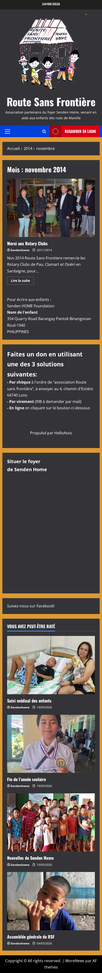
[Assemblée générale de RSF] (51, 901)
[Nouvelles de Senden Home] (51, 822)
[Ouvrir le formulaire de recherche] (44, 131)
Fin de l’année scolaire (26, 779)
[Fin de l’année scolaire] (51, 744)
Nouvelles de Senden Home (30, 858)
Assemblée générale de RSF (31, 937)
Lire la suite (22, 281)
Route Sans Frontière (51, 101)
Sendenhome (20, 250)
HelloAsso (63, 433)
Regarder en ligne (80, 131)
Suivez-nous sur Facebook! (31, 606)
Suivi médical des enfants (29, 701)
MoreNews (74, 960)
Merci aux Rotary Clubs (51, 208)
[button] (7, 131)
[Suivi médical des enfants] (51, 665)
